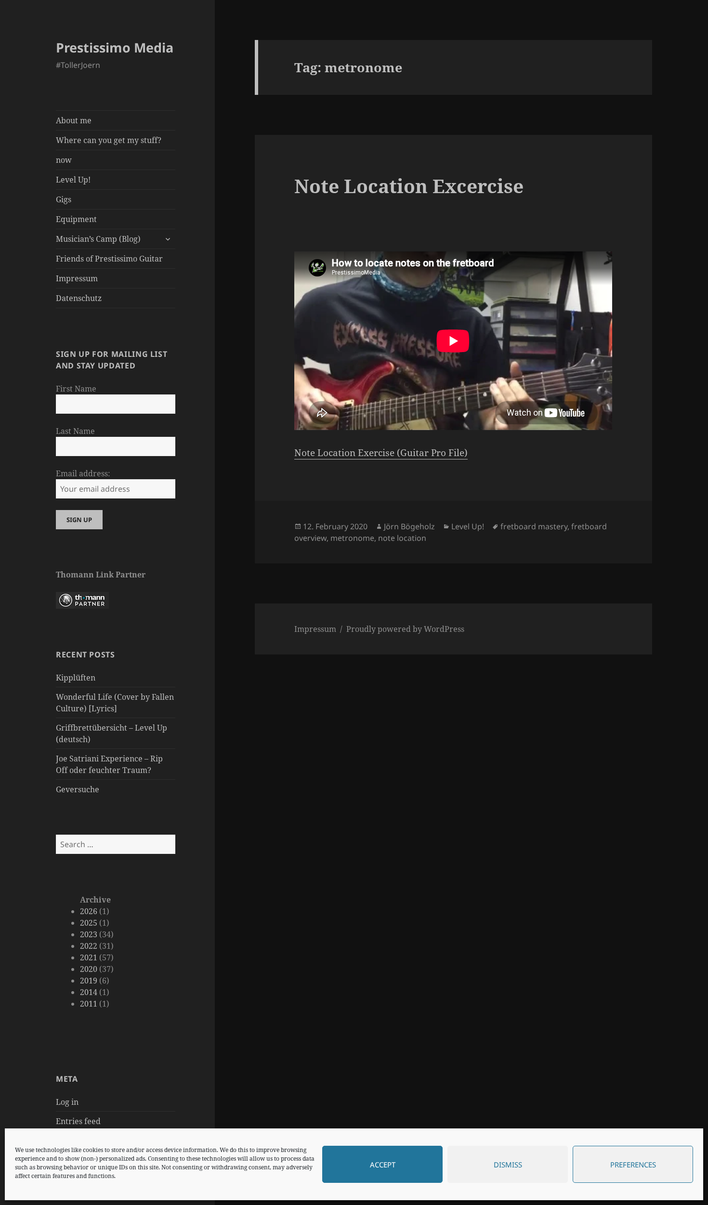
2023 (88, 934)
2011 (88, 1003)
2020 (88, 969)
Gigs (63, 199)
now (64, 160)
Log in (67, 1102)
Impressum (77, 278)
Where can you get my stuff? (108, 140)
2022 (88, 946)
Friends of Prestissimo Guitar (109, 258)
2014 (88, 992)
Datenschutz (79, 298)
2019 (88, 980)
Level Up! (73, 179)
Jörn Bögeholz (409, 526)
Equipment (76, 219)
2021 (88, 957)
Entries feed (78, 1121)
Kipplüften (75, 677)
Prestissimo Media (114, 47)
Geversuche (77, 789)
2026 (88, 911)
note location (402, 538)
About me (74, 120)
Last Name (75, 431)
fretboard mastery (533, 526)
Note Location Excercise (409, 185)
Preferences (633, 1164)
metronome (352, 538)
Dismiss (508, 1164)
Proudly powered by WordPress (405, 629)
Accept (382, 1164)
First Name (76, 388)
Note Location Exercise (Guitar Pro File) (381, 452)
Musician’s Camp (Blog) (98, 239)
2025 (88, 922)
